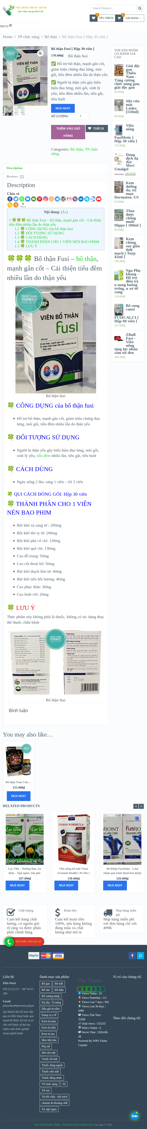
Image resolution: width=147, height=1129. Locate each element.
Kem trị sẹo (48, 1033)
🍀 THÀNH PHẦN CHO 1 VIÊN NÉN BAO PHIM (57, 242)
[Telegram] (57, 199)
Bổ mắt (59, 983)
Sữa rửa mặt (48, 1052)
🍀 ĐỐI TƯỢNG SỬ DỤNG (39, 233)
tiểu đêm (43, 455)
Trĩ (63, 1084)
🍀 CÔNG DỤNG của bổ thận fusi (44, 229)
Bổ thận (76, 149)
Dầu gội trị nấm (50, 1008)
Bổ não (46, 989)
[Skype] (86, 199)
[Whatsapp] (21, 199)
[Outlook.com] (92, 199)
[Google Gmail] (69, 199)
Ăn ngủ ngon (49, 1109)
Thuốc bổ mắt (49, 1058)
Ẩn (64, 212)
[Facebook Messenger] (27, 199)
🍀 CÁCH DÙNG (31, 237)
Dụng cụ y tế (49, 1014)
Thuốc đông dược (52, 1077)
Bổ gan (46, 983)
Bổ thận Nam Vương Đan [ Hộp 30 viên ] (31, 782)
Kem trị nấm (49, 1027)
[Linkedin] (81, 199)
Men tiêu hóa (49, 1040)
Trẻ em (45, 1090)
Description (15, 168)
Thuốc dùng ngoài (52, 1065)
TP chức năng (49, 1084)
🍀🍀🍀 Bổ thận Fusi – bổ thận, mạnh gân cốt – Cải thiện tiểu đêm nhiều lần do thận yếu (55, 222)
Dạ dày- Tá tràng (51, 1002)
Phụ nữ (46, 1046)
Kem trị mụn (49, 1021)
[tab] (55, 168)
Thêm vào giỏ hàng (68, 132)
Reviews (14, 176)
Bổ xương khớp (51, 996)
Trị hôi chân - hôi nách (54, 1096)
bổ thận (86, 258)
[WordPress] (63, 199)
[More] (15, 204)
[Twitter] (15, 199)
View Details (24, 836)
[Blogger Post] (51, 199)
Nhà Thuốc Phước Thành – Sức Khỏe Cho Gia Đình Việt (63, 1124)
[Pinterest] (39, 199)
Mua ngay (63, 108)
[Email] (33, 199)
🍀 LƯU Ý (26, 246)
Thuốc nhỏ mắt (50, 1071)
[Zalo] (140, 955)
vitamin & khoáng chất (54, 1102)
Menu (4, 26)
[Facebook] (10, 199)
